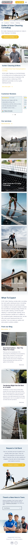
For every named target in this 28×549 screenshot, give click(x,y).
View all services (5, 123)
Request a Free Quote (11, 503)
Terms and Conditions (17, 539)
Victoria (12, 22)
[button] (15, 115)
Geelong (18, 22)
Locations (6, 22)
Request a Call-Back (9, 37)
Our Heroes (7, 508)
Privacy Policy (9, 539)
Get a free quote (6, 86)
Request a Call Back (13, 465)
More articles (4, 329)
